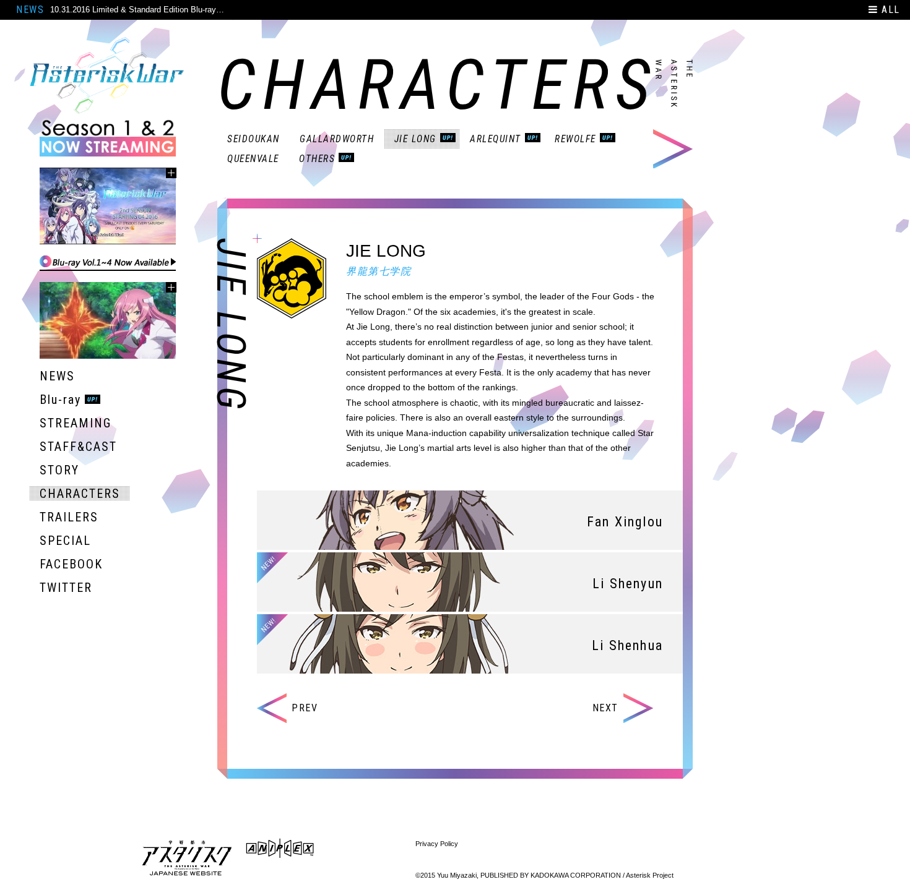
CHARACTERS (80, 493)
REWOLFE (575, 139)
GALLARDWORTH (337, 139)
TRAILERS (69, 517)
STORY (59, 470)
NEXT (605, 708)
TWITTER (66, 587)
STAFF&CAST (78, 446)
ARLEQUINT (495, 139)
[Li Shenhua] (470, 664)
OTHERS (317, 159)
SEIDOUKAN (253, 139)
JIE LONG (415, 139)
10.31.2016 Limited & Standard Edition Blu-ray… (137, 9)
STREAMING (75, 423)
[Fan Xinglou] (470, 541)
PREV (305, 708)
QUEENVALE (253, 159)
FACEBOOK (71, 564)
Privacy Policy (436, 843)
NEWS (30, 9)
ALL (889, 9)
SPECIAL (65, 540)
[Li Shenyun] (470, 602)
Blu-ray (60, 399)
